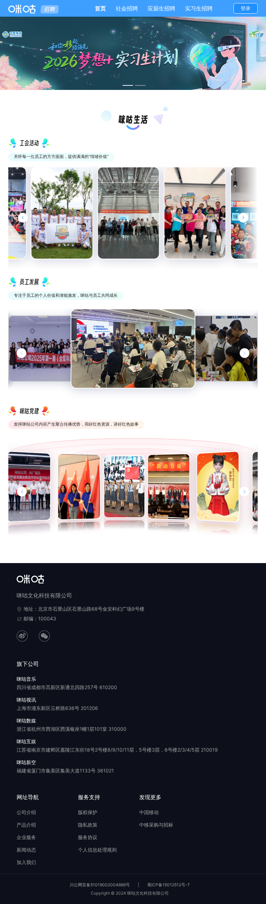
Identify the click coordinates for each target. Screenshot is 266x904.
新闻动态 (26, 850)
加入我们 (26, 862)
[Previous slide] (23, 218)
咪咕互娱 (26, 741)
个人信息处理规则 (97, 850)
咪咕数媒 (26, 720)
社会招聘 (127, 8)
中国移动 (149, 812)
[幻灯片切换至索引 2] (140, 85)
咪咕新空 (26, 762)
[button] (22, 491)
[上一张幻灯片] (21, 353)
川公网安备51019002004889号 (100, 884)
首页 (100, 8)
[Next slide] (243, 218)
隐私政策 (87, 825)
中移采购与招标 (156, 825)
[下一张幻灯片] (244, 353)
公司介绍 (26, 812)
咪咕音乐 (26, 679)
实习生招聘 (199, 8)
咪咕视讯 (26, 700)
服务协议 (87, 837)
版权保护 (87, 812)
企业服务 (26, 837)
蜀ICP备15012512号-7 (168, 884)
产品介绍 (26, 825)
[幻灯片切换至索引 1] (128, 85)
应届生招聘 (161, 8)
